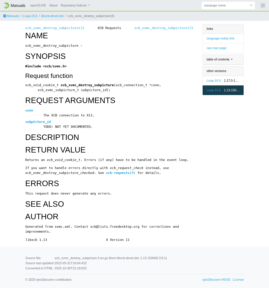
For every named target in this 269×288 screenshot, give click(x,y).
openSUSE (38, 5)
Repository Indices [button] (74, 5)
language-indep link (220, 38)
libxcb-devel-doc (52, 16)
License (238, 279)
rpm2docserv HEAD (216, 279)
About (53, 5)
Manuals (12, 16)
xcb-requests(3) (120, 173)
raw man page (216, 48)
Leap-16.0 (214, 80)
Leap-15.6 (30, 16)
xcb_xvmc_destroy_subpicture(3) (54, 28)
